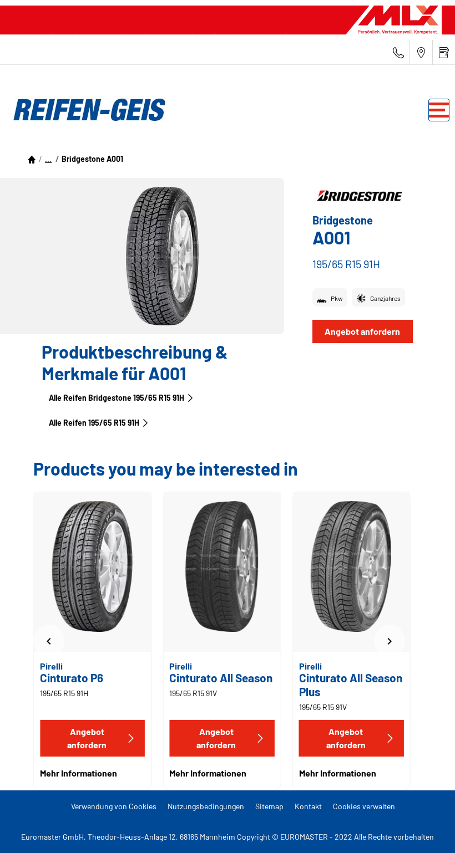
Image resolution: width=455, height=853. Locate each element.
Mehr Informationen (78, 773)
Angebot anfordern (362, 331)
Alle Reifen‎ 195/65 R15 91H (94, 422)
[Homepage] (32, 159)
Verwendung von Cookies (113, 806)
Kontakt (308, 806)
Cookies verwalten (364, 806)
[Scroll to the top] (425, 829)
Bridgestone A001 (92, 159)
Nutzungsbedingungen (206, 806)
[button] (48, 159)
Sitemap (269, 806)
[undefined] (48, 641)
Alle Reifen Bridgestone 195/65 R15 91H (116, 397)
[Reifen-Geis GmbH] (86, 109)
